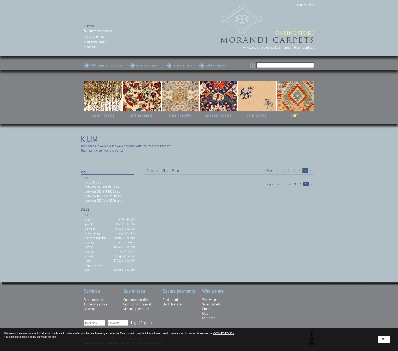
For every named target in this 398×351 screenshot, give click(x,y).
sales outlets (271, 47)
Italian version (304, 4)
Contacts (208, 317)
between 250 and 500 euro (102, 187)
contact (308, 47)
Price (175, 170)
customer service (100, 31)
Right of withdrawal (137, 304)
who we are (251, 47)
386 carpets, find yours (106, 65)
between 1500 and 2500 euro (103, 196)
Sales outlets (211, 304)
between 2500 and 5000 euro (103, 200)
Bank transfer (172, 304)
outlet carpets (215, 65)
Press (206, 308)
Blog (205, 313)
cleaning (89, 47)
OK (384, 339)
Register (146, 322)
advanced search (147, 65)
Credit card (170, 299)
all (86, 178)
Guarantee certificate (138, 299)
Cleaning (90, 308)
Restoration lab (94, 299)
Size (165, 170)
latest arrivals (182, 65)
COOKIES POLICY (223, 333)
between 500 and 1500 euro (102, 191)
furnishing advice (95, 41)
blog (297, 47)
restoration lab (94, 36)
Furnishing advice (96, 304)
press (287, 47)
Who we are (210, 299)
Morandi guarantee (136, 308)
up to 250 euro (94, 182)
